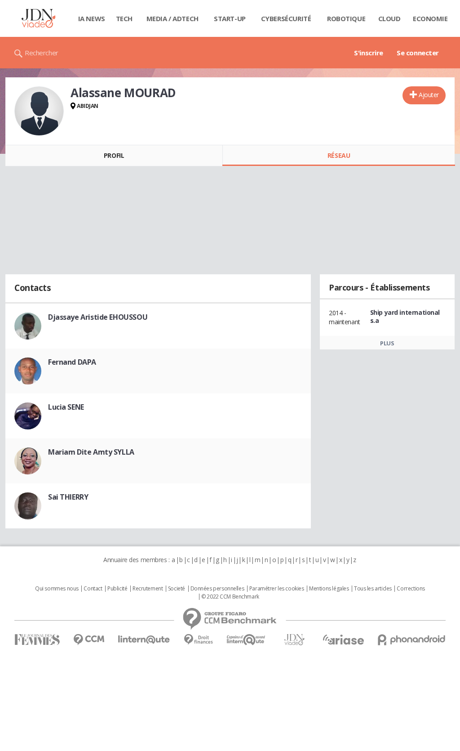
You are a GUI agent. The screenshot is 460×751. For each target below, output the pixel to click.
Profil (114, 155)
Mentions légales (329, 589)
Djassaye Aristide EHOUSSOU (97, 317)
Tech (124, 18)
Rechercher (41, 52)
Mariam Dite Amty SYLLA (91, 452)
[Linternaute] (144, 639)
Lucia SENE (66, 407)
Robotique (346, 18)
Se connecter (418, 52)
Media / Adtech (172, 18)
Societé (176, 589)
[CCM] (88, 639)
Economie (430, 18)
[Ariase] (343, 639)
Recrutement (148, 589)
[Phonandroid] (412, 639)
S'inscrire (368, 52)
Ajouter (429, 94)
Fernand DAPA (72, 362)
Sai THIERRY (68, 497)
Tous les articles (373, 589)
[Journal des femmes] (37, 639)
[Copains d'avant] (246, 639)
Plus (387, 343)
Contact (93, 589)
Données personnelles (217, 589)
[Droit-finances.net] (198, 639)
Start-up (230, 18)
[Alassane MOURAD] (39, 111)
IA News (91, 18)
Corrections (411, 589)
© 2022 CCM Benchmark (230, 597)
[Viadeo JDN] (294, 639)
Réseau (338, 155)
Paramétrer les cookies (276, 589)
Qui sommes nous (57, 589)
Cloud (389, 18)
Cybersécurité (286, 18)
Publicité (117, 589)
